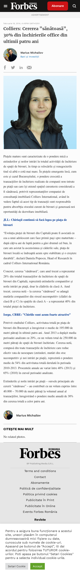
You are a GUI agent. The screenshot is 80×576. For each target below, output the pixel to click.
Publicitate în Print (40, 500)
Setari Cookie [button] (17, 566)
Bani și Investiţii (29, 56)
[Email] (29, 68)
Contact (40, 477)
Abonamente (40, 482)
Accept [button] (37, 566)
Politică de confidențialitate (40, 488)
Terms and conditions (40, 471)
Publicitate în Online (40, 506)
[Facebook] (5, 68)
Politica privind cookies (40, 494)
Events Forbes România (40, 511)
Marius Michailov (31, 52)
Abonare (58, 5)
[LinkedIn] (21, 68)
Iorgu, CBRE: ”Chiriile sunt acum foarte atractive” (37, 314)
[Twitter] (13, 68)
